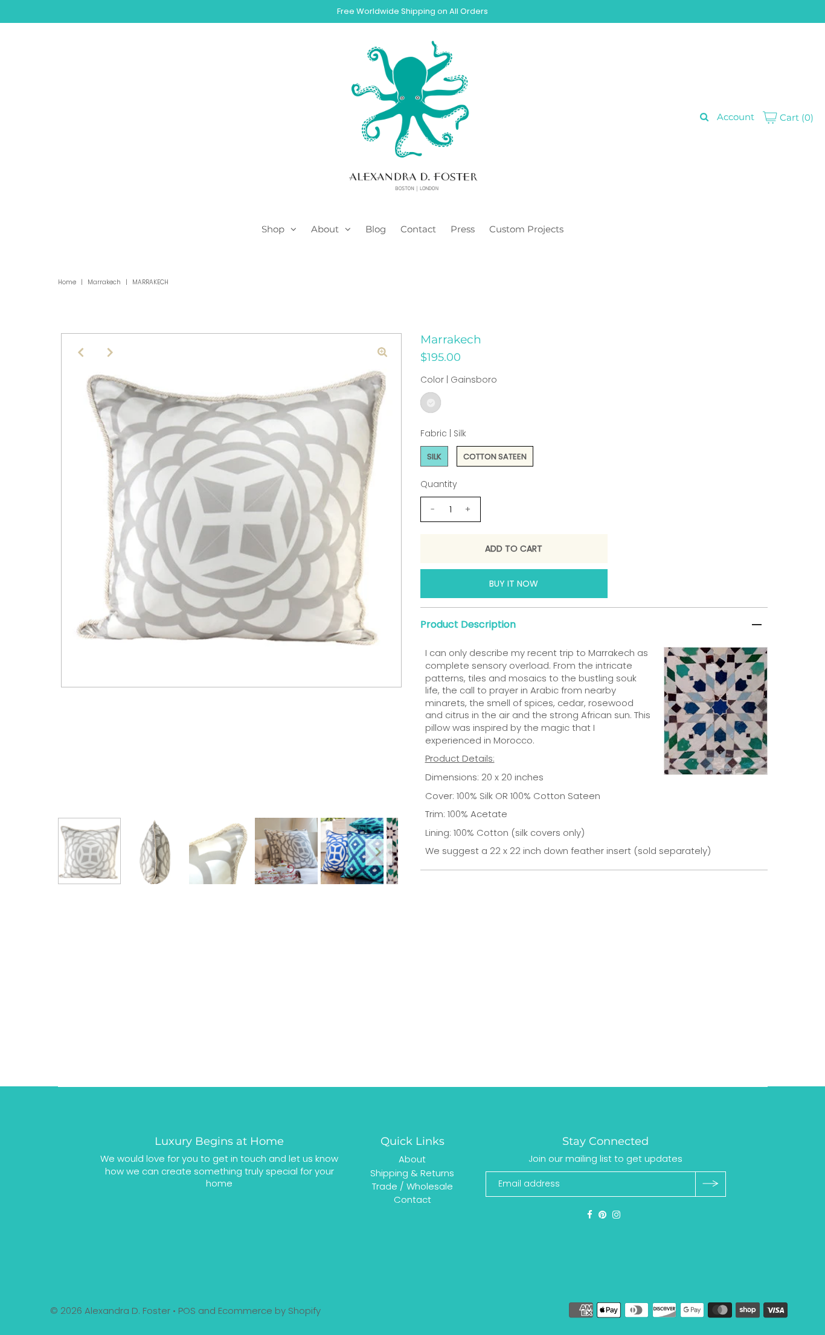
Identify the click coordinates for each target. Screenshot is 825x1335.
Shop (273, 229)
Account (735, 117)
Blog (375, 229)
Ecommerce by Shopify (269, 1310)
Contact (418, 229)
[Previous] (80, 352)
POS (187, 1310)
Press (463, 229)
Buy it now (513, 584)
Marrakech (104, 282)
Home (67, 282)
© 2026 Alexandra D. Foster (110, 1310)
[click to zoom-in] (382, 352)
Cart (795, 117)
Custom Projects (526, 229)
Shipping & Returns (412, 1172)
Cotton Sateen (495, 456)
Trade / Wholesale (412, 1186)
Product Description (468, 624)
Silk (434, 456)
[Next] (110, 352)
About (325, 229)
